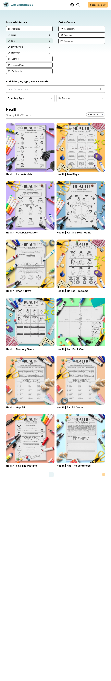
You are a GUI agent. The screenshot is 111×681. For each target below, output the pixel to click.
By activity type (15, 47)
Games (15, 59)
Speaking (68, 35)
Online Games (66, 22)
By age (11, 41)
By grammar (14, 52)
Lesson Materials (16, 22)
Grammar (68, 41)
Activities (16, 29)
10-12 (34, 81)
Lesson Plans (18, 65)
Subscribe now (98, 5)
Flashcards (17, 71)
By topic (12, 35)
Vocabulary (69, 29)
